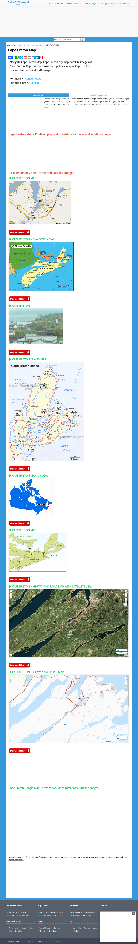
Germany (57, 928)
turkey (125, 3)
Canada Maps (33, 78)
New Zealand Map (77, 912)
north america (28, 45)
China (80, 928)
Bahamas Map (14, 915)
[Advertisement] (69, 22)
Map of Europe (43, 906)
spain (100, 3)
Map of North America (14, 906)
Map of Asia (74, 906)
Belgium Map (44, 912)
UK (62, 3)
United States (13, 928)
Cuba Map (25, 915)
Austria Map (57, 915)
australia (77, 3)
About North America (13, 921)
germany (108, 3)
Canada (35, 82)
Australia (87, 928)
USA (50, 3)
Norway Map (90, 912)
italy (93, 3)
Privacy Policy (48, 941)
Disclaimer (58, 941)
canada (69, 3)
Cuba (10, 931)
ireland (117, 3)
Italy (49, 931)
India (73, 928)
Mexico (31, 928)
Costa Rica (23, 912)
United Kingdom (45, 928)
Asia (71, 921)
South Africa (86, 915)
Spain (55, 931)
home (18, 45)
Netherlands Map (57, 912)
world (56, 3)
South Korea (76, 931)
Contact (104, 906)
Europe (40, 921)
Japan (95, 928)
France (42, 931)
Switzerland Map (45, 915)
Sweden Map (75, 915)
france (86, 3)
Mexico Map (13, 912)
